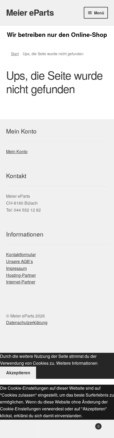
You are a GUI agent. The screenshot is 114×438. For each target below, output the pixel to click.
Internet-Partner (20, 282)
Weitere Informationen (77, 363)
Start (15, 53)
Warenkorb (87, 424)
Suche (57, 429)
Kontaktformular (21, 254)
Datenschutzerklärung (26, 322)
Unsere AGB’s (19, 261)
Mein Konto (17, 151)
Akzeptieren (18, 373)
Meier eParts (30, 12)
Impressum (16, 268)
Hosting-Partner (21, 275)
